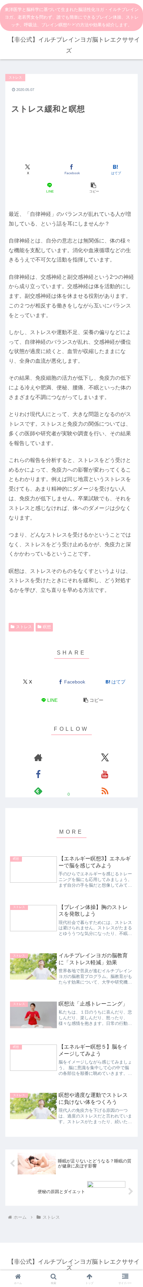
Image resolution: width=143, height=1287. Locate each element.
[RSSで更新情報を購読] (105, 790)
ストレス (24, 627)
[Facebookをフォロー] (38, 774)
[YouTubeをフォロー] (105, 774)
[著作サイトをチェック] (38, 757)
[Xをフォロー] (105, 757)
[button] (93, 188)
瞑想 (47, 627)
